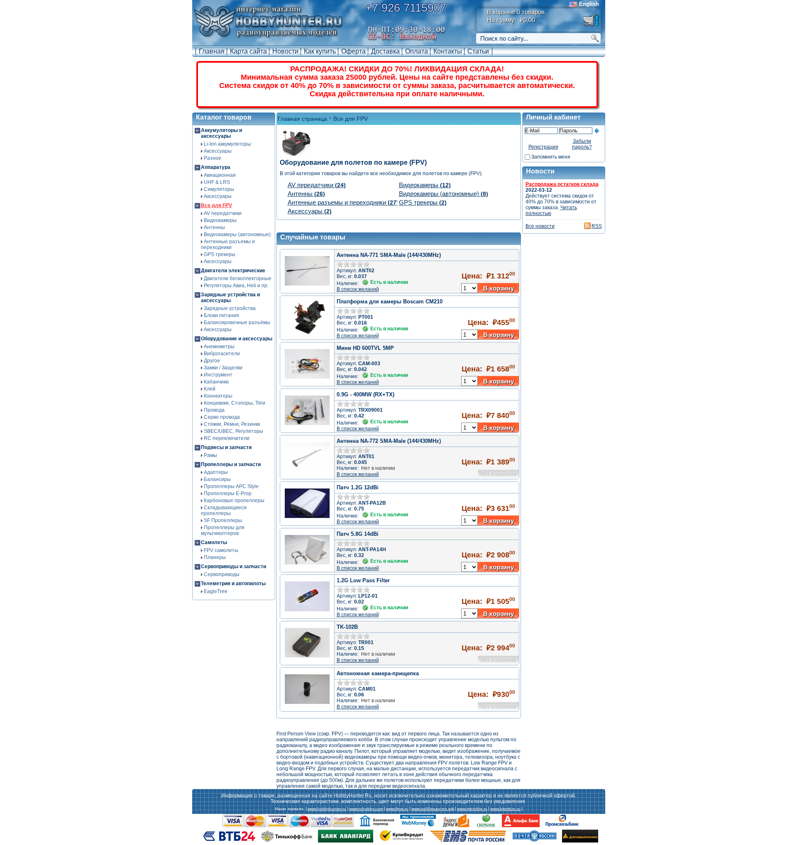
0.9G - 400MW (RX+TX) (365, 394)
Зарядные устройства (230, 308)
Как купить (320, 51)
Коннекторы (218, 396)
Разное (212, 158)
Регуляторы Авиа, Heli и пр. (236, 285)
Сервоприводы (222, 574)
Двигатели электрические (233, 271)
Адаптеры (216, 472)
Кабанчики (216, 382)
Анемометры (219, 346)
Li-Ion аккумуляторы (227, 144)
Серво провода (222, 417)
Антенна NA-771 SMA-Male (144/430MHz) (389, 255)
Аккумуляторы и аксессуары (221, 133)
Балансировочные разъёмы (237, 322)
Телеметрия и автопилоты (233, 583)
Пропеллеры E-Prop (228, 493)
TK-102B (347, 627)
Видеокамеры (220, 220)
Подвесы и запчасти (226, 447)
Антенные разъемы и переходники (228, 244)
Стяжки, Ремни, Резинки (232, 424)
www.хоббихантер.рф (432, 809)
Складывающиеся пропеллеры (224, 510)
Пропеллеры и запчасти (231, 464)
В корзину (498, 288)
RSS (597, 226)
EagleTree (215, 591)
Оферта (353, 51)
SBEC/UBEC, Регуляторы (233, 431)
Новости (285, 51)
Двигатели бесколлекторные (237, 278)
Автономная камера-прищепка (378, 673)
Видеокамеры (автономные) (237, 234)
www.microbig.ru (472, 809)
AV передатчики (223, 213)
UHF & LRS (217, 182)
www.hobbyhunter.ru (327, 809)
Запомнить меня (550, 157)
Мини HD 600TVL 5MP (365, 348)
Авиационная (220, 175)
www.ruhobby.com (366, 809)
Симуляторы (219, 189)
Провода (214, 410)
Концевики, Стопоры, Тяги (234, 403)
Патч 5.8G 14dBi (358, 534)
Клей (209, 389)
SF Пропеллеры (223, 520)
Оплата (416, 51)
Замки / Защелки (223, 368)
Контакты (447, 51)
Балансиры (217, 479)
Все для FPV (216, 205)
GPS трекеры (219, 254)
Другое (212, 361)
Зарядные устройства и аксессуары (230, 297)
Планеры (215, 557)
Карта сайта (248, 51)
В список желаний (358, 289)
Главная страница (302, 118)
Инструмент (218, 375)
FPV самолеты (221, 550)
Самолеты (214, 542)
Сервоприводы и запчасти (233, 566)
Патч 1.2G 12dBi (358, 487)
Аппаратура (215, 167)
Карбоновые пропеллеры (234, 500)
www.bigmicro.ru (505, 809)
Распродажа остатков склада (562, 184)
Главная (212, 51)
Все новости (540, 226)
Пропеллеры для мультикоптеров (222, 530)
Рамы (210, 455)
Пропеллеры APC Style (231, 486)
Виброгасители (222, 354)
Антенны (214, 227)
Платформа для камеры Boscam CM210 (390, 301)
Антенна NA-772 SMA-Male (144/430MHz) (389, 441)
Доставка (385, 51)
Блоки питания (221, 315)
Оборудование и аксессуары (236, 339)
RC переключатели (226, 438)
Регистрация (543, 147)
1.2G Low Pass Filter (363, 580)
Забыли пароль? (582, 144)
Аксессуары (218, 151)
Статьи (478, 51)
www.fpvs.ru (397, 809)
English (589, 4)
